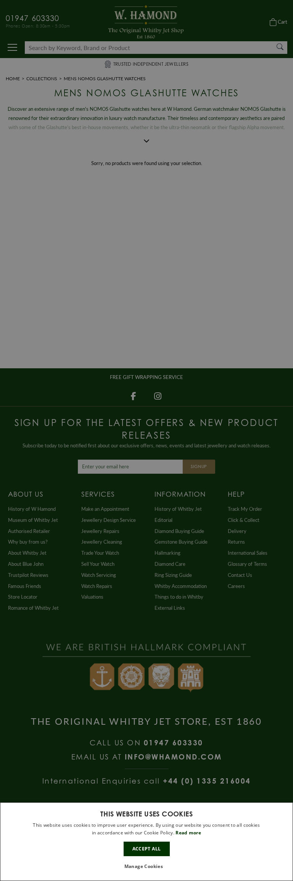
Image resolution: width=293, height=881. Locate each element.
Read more (188, 832)
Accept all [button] (146, 848)
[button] (146, 866)
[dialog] (146, 841)
